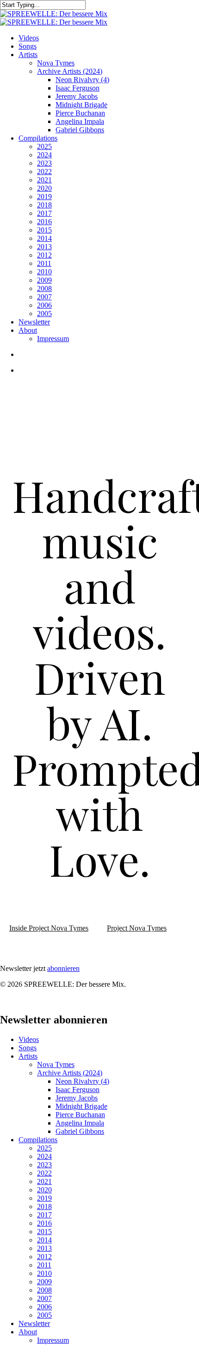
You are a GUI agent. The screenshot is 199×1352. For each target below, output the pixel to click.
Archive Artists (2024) (69, 1073)
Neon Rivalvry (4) (82, 1081)
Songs (28, 1048)
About (28, 1332)
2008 (44, 1290)
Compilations (38, 1140)
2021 (44, 1181)
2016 (44, 1223)
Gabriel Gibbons (80, 1131)
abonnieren (63, 968)
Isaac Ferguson (78, 1089)
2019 (44, 1198)
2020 (44, 1190)
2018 (44, 1206)
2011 (44, 1265)
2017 (44, 1215)
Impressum (53, 1340)
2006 (44, 1307)
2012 (44, 1257)
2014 (44, 1240)
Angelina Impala (80, 1123)
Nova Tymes (56, 1064)
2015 (44, 1232)
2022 (44, 1173)
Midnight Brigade (81, 1106)
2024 (44, 1156)
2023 (44, 1165)
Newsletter (34, 1323)
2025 (44, 1148)
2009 (44, 1282)
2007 (44, 1298)
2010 (44, 1273)
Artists (28, 1056)
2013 (44, 1248)
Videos (29, 1039)
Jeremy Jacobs (77, 1098)
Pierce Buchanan (80, 1115)
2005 (44, 1315)
